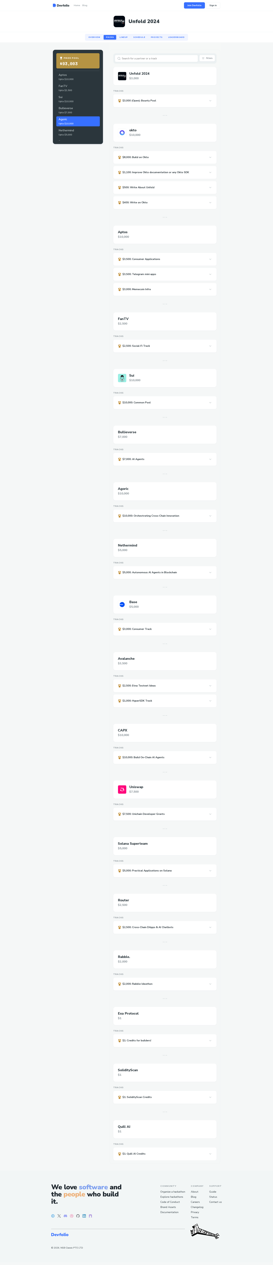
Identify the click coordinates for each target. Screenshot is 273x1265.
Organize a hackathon (172, 1191)
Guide (212, 1191)
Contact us (215, 1202)
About (194, 1191)
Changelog (197, 1207)
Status (213, 1197)
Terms (194, 1217)
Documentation (169, 1212)
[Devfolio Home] (61, 5)
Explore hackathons (171, 1197)
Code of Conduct (170, 1202)
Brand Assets (168, 1207)
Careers (195, 1202)
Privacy (195, 1212)
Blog (193, 1197)
